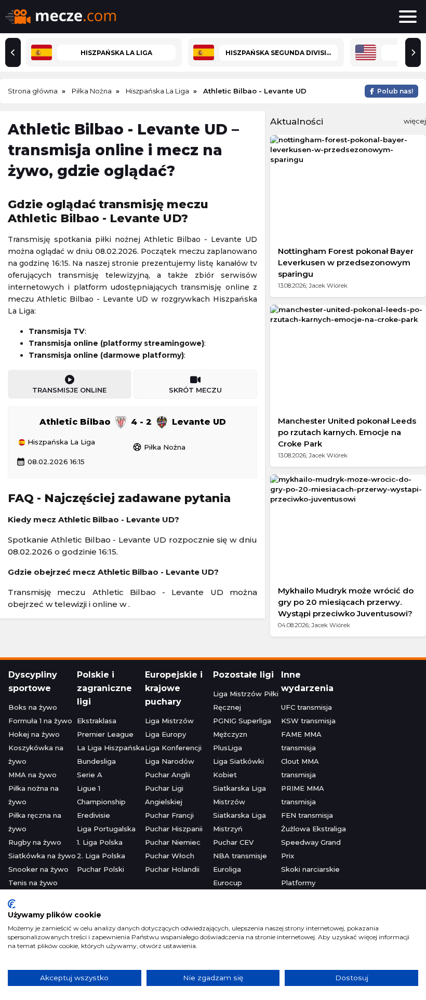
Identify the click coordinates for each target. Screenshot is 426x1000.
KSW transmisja (308, 721)
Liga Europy (165, 734)
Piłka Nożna (158, 447)
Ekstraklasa (96, 721)
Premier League (105, 734)
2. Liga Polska (101, 856)
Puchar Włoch (169, 856)
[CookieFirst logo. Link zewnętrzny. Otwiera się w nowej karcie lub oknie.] (12, 904)
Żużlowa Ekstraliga (313, 829)
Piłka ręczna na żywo (34, 822)
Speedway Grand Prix (311, 849)
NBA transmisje (240, 856)
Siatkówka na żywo (42, 856)
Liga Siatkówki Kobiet (238, 768)
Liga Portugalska (106, 829)
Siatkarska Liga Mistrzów (239, 795)
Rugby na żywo (34, 842)
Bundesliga (96, 761)
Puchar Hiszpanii (174, 829)
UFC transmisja (306, 707)
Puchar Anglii (167, 775)
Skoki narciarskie (310, 869)
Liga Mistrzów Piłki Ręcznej (245, 700)
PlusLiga (227, 748)
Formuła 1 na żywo (40, 721)
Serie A (89, 775)
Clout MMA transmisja (300, 768)
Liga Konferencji (173, 748)
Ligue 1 (88, 788)
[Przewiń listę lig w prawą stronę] (413, 52)
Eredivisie (93, 815)
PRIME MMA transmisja (302, 795)
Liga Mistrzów (169, 721)
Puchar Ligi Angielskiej (164, 795)
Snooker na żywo (38, 869)
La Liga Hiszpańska (110, 748)
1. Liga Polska (100, 842)
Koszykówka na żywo (35, 754)
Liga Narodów (169, 761)
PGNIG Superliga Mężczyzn (242, 727)
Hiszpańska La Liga (60, 442)
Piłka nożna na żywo (33, 795)
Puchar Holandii (172, 869)
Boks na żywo (32, 707)
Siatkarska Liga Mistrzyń (239, 822)
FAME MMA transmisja (301, 741)
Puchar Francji (169, 815)
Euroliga (227, 869)
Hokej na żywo (34, 734)
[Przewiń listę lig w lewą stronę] (13, 52)
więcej (415, 121)
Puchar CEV (233, 842)
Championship (101, 802)
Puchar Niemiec (173, 842)
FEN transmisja (307, 815)
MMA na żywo (32, 775)
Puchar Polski (100, 869)
